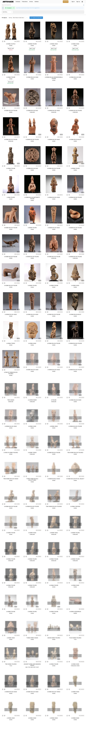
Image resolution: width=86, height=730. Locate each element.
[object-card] (11, 36)
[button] (82, 2)
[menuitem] (8, 1)
